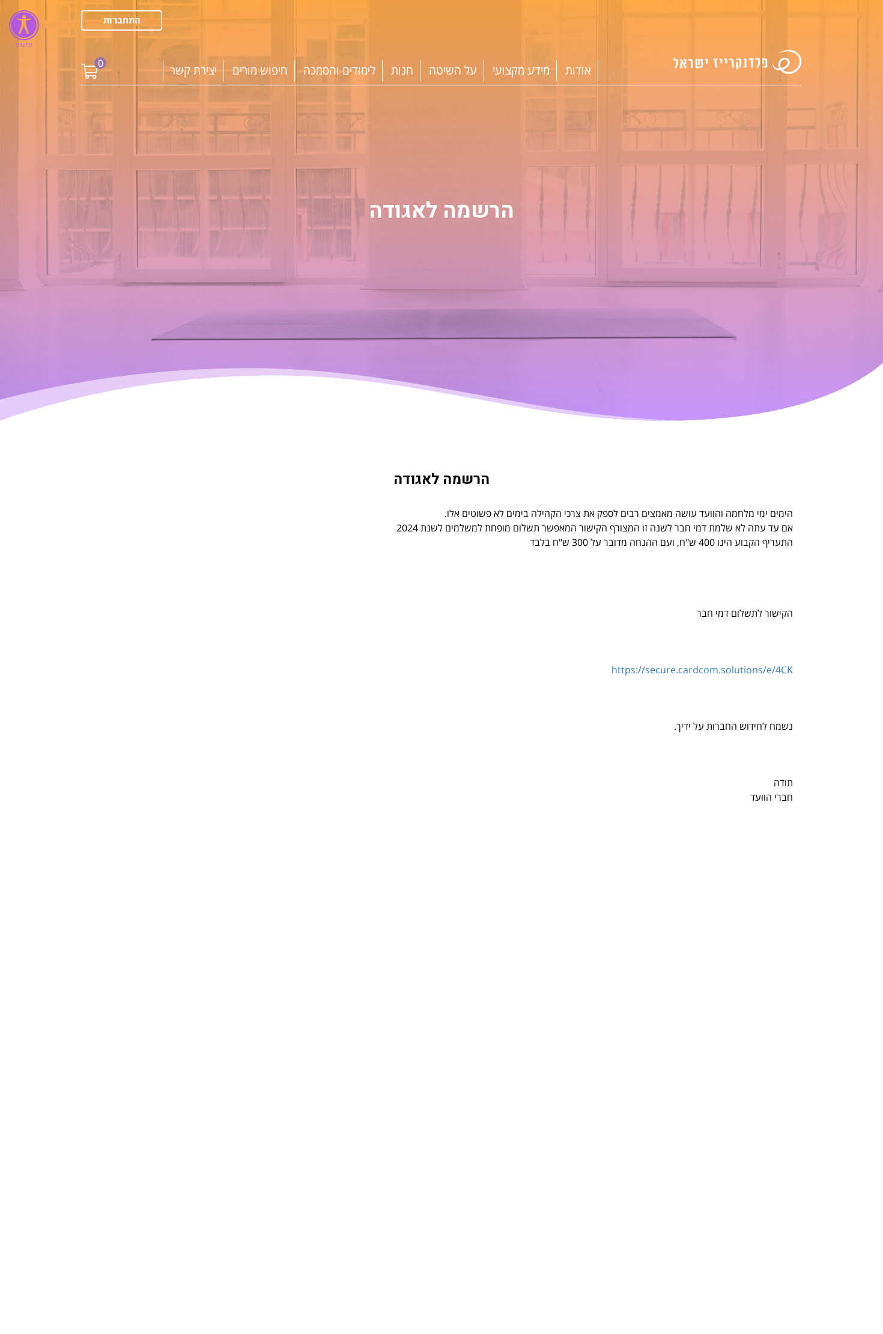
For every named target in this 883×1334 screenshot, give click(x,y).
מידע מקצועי (521, 70)
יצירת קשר (193, 70)
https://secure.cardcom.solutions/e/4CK (702, 669)
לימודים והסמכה (339, 70)
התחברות (122, 20)
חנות (402, 70)
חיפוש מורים (260, 70)
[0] (89, 62)
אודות (578, 70)
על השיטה (453, 70)
